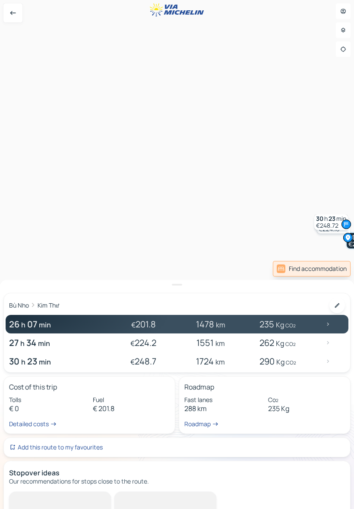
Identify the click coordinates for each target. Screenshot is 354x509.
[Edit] (337, 305)
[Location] (343, 49)
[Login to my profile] (343, 11)
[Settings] (343, 30)
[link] (312, 268)
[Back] (12, 12)
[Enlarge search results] (177, 284)
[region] (177, 254)
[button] (331, 222)
